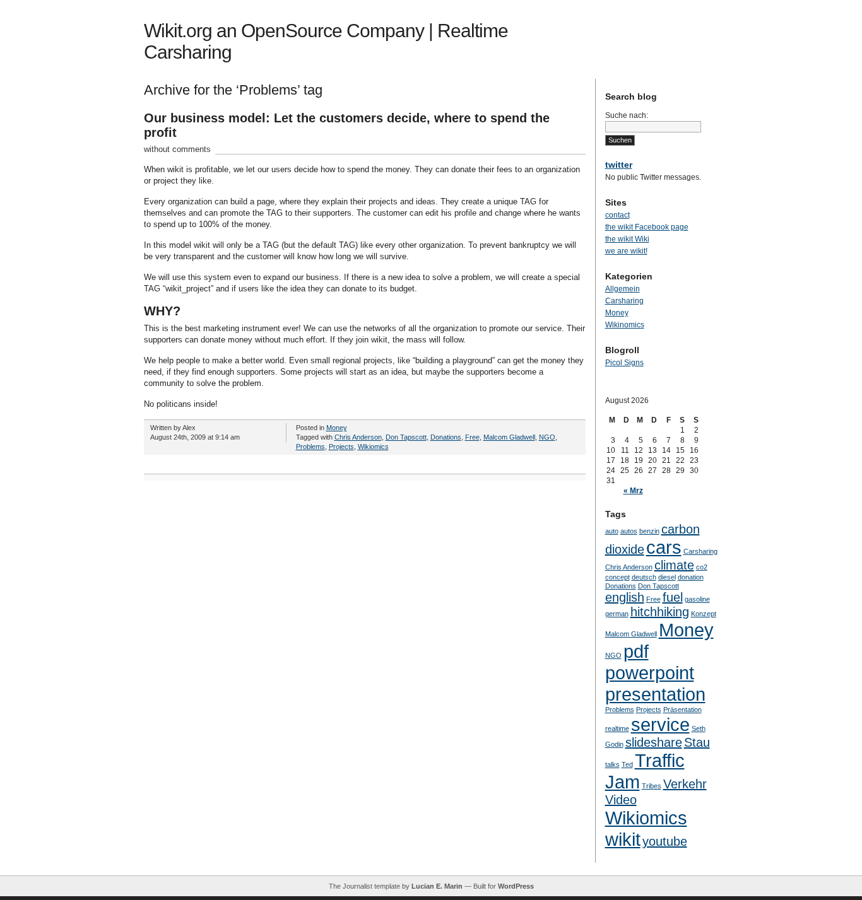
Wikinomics (624, 324)
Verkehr (685, 784)
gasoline (697, 599)
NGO (547, 437)
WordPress (516, 886)
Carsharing (624, 300)
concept (617, 577)
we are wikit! (626, 251)
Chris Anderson (358, 437)
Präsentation (682, 709)
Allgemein (622, 288)
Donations (445, 437)
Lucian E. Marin (437, 886)
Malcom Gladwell (509, 437)
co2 (701, 567)
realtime (617, 728)
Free (472, 437)
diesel (667, 577)
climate (674, 565)
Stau (697, 742)
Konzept (703, 613)
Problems (310, 446)
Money (336, 427)
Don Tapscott (406, 437)
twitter (618, 165)
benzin (649, 531)
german (617, 613)
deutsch (644, 577)
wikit (623, 839)
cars (664, 547)
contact (617, 215)
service (660, 724)
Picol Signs (624, 362)
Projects (341, 446)
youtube (664, 841)
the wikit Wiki (627, 239)
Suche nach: (626, 115)
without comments (177, 149)
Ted (627, 764)
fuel (673, 597)
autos (628, 531)
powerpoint (649, 672)
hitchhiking (659, 612)
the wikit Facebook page (646, 227)
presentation (655, 694)
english (624, 597)
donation (691, 577)
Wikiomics (373, 446)
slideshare (653, 742)
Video (621, 800)
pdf (636, 651)
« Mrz (633, 490)
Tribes (651, 786)
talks (612, 764)
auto (611, 531)
